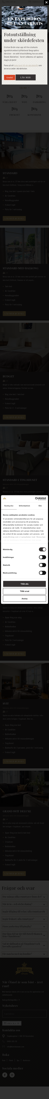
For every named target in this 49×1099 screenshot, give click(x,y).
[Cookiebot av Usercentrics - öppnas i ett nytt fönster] (35, 498)
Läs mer (25, 77)
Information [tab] (24, 506)
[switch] (42, 557)
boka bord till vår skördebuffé (26, 65)
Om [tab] (40, 506)
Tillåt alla (24, 584)
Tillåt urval (24, 591)
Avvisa (24, 599)
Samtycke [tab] (8, 506)
